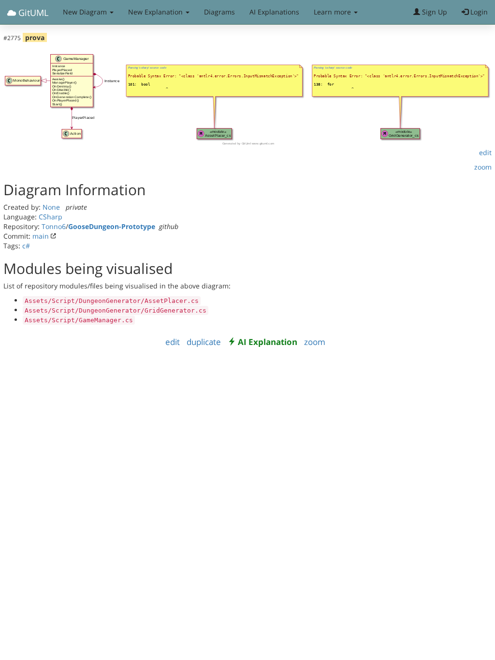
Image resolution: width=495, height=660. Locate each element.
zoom (483, 167)
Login (478, 11)
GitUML (32, 12)
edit (485, 152)
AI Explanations (274, 11)
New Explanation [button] (156, 11)
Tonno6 (54, 226)
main (40, 236)
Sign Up (433, 11)
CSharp (50, 216)
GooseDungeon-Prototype (111, 226)
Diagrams (219, 11)
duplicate (204, 341)
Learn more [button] (333, 11)
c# (26, 245)
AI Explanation (267, 341)
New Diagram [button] (86, 11)
